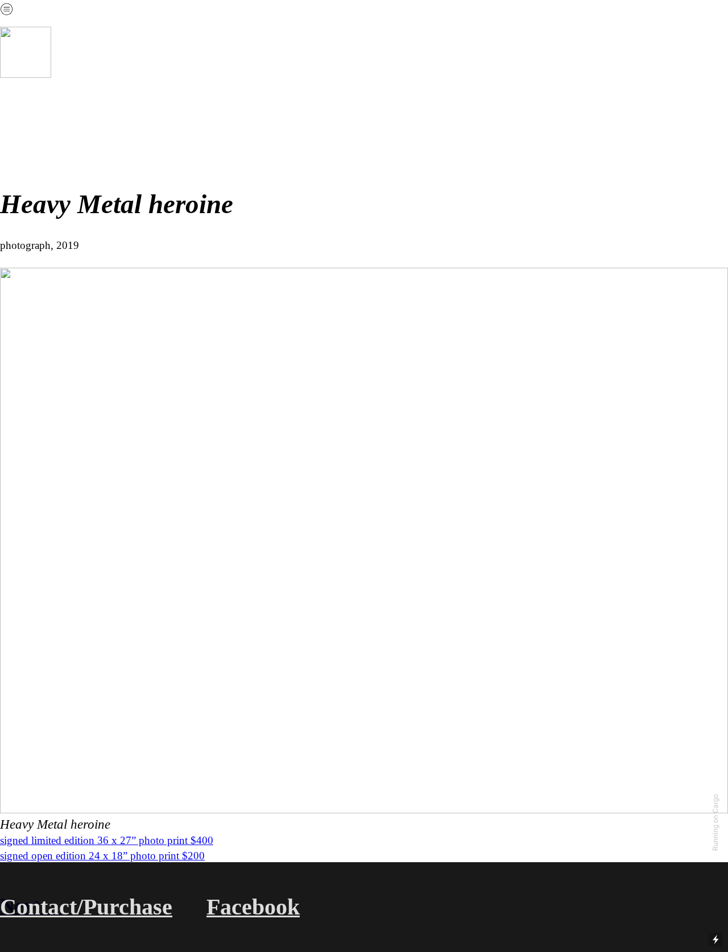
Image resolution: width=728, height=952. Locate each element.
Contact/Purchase (86, 907)
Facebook (253, 907)
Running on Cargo (715, 821)
